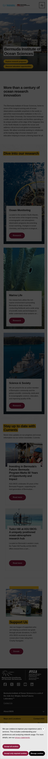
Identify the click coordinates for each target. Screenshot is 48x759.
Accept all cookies (11, 746)
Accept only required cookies (15, 753)
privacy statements (22, 738)
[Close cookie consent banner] (43, 729)
